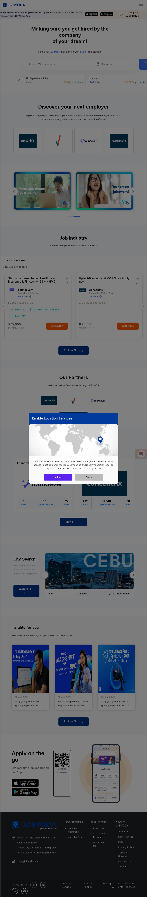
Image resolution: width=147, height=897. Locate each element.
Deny (89, 477)
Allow (58, 477)
